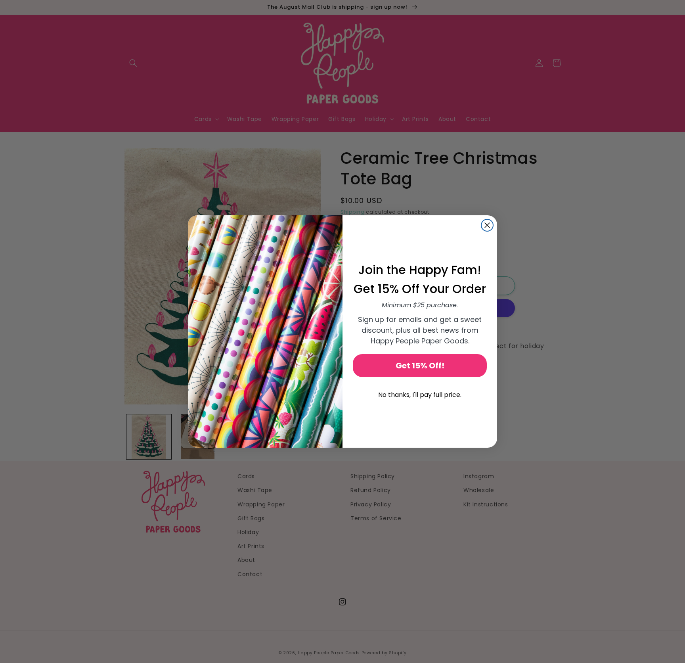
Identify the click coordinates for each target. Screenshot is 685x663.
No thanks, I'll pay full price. (419, 394)
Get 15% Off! (420, 365)
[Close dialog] (487, 225)
